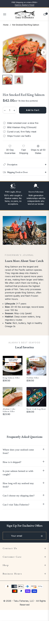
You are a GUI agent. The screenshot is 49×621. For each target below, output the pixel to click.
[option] (24, 51)
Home (5, 25)
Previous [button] (5, 52)
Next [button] (44, 52)
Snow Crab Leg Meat (36, 409)
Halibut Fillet (33, 378)
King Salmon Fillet (11, 378)
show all (24, 422)
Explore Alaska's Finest (24, 5)
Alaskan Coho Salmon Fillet (9, 410)
